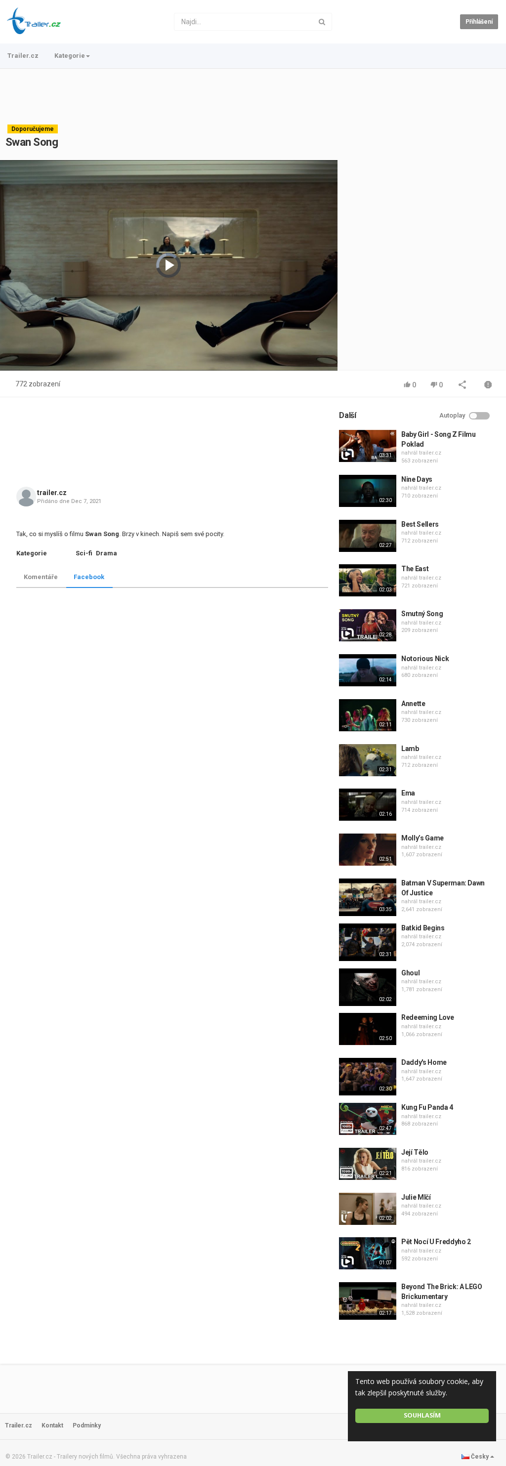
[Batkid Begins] (367, 942)
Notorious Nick (425, 659)
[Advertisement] (253, 96)
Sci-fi (84, 553)
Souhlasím (422, 1415)
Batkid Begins (422, 928)
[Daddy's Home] (367, 1076)
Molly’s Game (422, 838)
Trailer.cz (23, 55)
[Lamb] (367, 760)
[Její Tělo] (367, 1164)
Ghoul (410, 973)
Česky (479, 1456)
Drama (106, 553)
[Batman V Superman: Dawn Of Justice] (367, 897)
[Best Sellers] (367, 536)
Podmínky (87, 1425)
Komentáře (41, 577)
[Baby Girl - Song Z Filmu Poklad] (367, 446)
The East (414, 569)
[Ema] (367, 805)
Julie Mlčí (416, 1197)
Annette (413, 704)
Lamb (410, 749)
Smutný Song (422, 614)
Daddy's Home (424, 1062)
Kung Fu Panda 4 (427, 1107)
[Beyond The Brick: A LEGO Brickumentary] (367, 1301)
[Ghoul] (367, 987)
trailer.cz (52, 493)
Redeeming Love (427, 1017)
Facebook (89, 577)
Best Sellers (420, 524)
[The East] (367, 580)
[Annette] (367, 715)
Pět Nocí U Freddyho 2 (436, 1242)
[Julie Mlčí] (367, 1209)
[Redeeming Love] (367, 1029)
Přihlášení (479, 21)
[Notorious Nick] (367, 670)
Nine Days (416, 479)
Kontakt (52, 1425)
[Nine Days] (367, 491)
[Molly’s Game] (367, 850)
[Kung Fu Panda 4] (367, 1119)
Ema (408, 793)
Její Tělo (414, 1152)
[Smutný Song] (367, 625)
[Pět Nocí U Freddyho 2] (367, 1253)
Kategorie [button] (69, 55)
